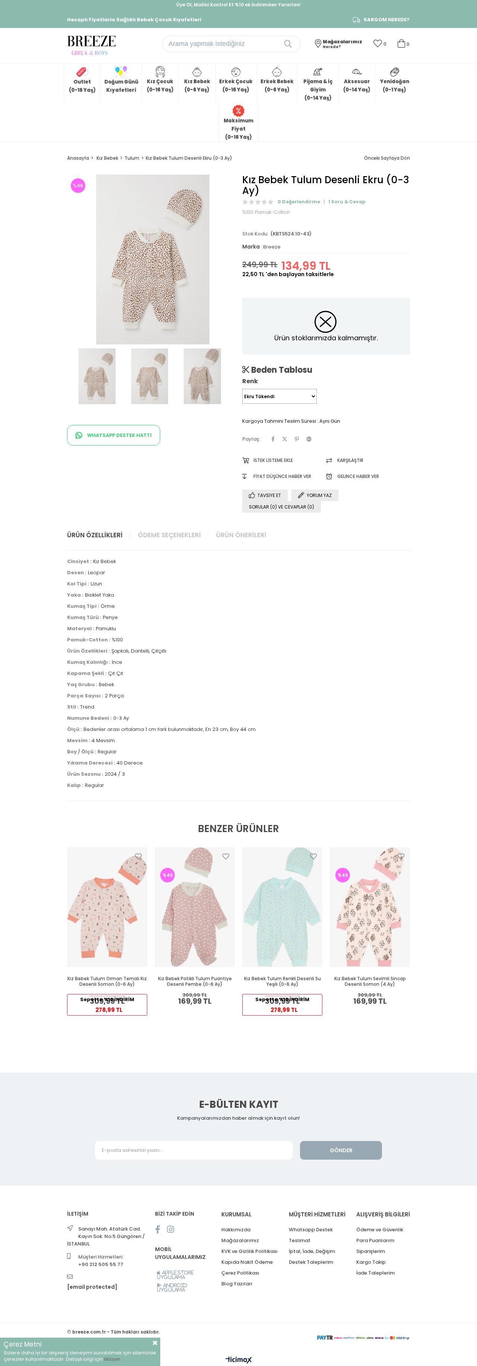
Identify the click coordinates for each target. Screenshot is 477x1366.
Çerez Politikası (240, 1272)
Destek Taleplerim (311, 1262)
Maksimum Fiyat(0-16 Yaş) (238, 129)
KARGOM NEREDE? (387, 19)
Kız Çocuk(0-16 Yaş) (160, 85)
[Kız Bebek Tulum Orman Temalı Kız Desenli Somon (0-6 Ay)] (107, 907)
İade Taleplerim (375, 1272)
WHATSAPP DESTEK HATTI (119, 435)
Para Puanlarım (375, 1240)
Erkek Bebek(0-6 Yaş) (277, 85)
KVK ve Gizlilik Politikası (249, 1251)
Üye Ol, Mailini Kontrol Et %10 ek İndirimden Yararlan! (238, 4)
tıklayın (112, 1359)
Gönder (341, 1150)
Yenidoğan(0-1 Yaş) (394, 85)
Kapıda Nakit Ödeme (247, 1262)
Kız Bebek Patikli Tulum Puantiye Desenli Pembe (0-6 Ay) (195, 981)
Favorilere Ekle (138, 856)
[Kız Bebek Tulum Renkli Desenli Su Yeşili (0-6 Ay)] (282, 907)
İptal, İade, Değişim (312, 1251)
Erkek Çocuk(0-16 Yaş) (236, 85)
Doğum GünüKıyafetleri (121, 86)
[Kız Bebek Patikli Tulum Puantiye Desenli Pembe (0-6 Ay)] (195, 907)
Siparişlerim (370, 1251)
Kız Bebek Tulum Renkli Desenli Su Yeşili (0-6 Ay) (282, 981)
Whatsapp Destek (311, 1229)
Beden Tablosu (280, 370)
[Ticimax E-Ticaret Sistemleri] (238, 1361)
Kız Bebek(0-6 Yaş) (197, 85)
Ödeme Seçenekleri (169, 535)
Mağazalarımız (240, 1240)
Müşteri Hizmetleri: (100, 1260)
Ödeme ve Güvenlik (379, 1229)
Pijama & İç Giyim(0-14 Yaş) (317, 89)
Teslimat (299, 1240)
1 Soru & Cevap (347, 202)
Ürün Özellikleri (95, 535)
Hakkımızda (235, 1229)
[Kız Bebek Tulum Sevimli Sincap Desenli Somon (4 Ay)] (370, 907)
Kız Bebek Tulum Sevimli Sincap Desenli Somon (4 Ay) (370, 981)
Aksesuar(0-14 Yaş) (356, 85)
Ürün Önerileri (241, 535)
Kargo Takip (371, 1262)
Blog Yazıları (236, 1283)
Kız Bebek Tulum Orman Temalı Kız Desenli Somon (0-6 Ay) (107, 981)
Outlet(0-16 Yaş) (82, 86)
